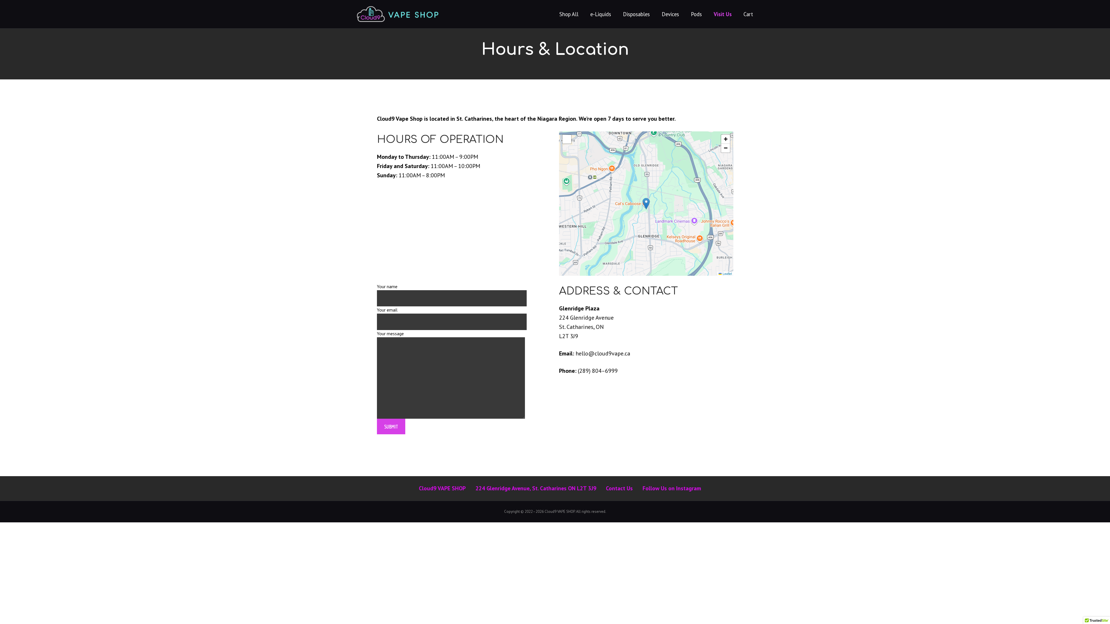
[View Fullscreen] (567, 139)
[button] (646, 204)
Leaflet (727, 273)
